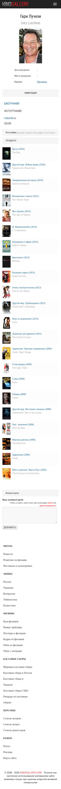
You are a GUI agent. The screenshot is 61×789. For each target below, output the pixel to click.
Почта (6, 746)
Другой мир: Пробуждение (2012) (29, 303)
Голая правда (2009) (22, 364)
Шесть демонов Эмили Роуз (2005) (29, 470)
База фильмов (10, 621)
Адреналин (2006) (21, 455)
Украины (8, 587)
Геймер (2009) (19, 394)
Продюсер (42, 82)
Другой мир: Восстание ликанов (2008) (31, 409)
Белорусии (9, 593)
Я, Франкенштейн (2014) (24, 227)
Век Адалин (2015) (21, 211)
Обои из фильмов (13, 645)
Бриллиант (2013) (21, 257)
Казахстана (9, 605)
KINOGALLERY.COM (31, 772)
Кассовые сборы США (15, 690)
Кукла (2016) (18, 149)
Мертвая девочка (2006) (23, 440)
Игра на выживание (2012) (25, 319)
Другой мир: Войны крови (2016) (28, 164)
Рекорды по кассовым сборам (15, 699)
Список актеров (12, 718)
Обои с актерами (12, 651)
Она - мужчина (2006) (23, 424)
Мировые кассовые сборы (17, 667)
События (8, 118)
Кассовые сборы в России (17, 672)
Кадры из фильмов (13, 639)
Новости (8, 554)
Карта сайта (9, 758)
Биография (11, 103)
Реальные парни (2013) (23, 272)
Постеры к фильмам (14, 633)
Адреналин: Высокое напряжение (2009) (32, 348)
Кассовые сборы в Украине (13, 681)
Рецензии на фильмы (15, 560)
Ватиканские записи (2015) (25, 196)
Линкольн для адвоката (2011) (27, 334)
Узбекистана (10, 599)
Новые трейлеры (12, 627)
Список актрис (11, 724)
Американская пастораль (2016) (27, 180)
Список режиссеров (14, 730)
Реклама (7, 752)
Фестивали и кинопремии (17, 565)
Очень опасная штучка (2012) (26, 287)
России (7, 581)
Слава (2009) (18, 379)
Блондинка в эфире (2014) (25, 242)
